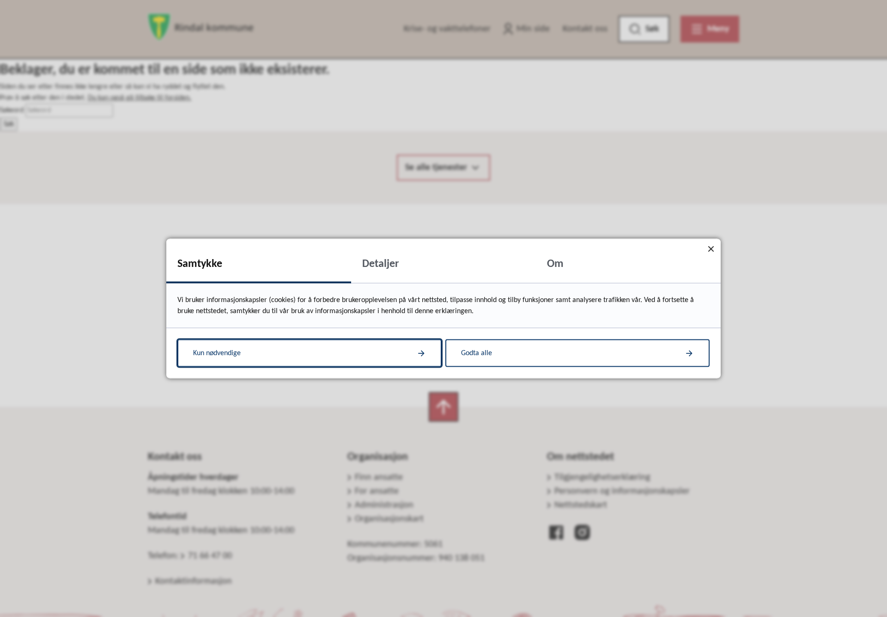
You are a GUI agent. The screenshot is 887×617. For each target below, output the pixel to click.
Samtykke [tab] (199, 264)
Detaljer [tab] (380, 264)
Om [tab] (555, 264)
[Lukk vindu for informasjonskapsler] (711, 249)
